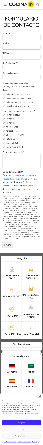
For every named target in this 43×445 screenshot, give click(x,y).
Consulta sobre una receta (17, 106)
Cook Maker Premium (15, 135)
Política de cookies (10, 442)
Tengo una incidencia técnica (18, 98)
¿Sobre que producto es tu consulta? (19, 111)
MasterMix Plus (12, 119)
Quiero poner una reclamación (19, 102)
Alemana (12, 371)
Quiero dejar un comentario (18, 94)
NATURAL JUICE (31, 333)
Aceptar (21, 423)
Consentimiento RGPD (13, 172)
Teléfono (7, 53)
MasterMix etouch (13, 115)
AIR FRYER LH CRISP (12, 277)
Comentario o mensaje (13, 152)
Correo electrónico (11, 73)
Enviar (7, 244)
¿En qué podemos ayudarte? (15, 83)
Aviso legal (35, 442)
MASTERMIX (12, 315)
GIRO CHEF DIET (12, 296)
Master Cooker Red (14, 147)
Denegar (21, 429)
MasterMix (10, 123)
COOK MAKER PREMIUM (31, 277)
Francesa (31, 386)
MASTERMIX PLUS (12, 333)
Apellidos (7, 43)
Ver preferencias (21, 436)
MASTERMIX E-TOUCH (31, 316)
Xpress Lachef (12, 131)
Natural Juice (12, 139)
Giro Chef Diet (12, 143)
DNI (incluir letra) (10, 63)
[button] (39, 396)
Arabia (31, 371)
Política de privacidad (24, 442)
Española (12, 386)
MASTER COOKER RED (31, 296)
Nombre (7, 33)
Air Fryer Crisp (12, 127)
